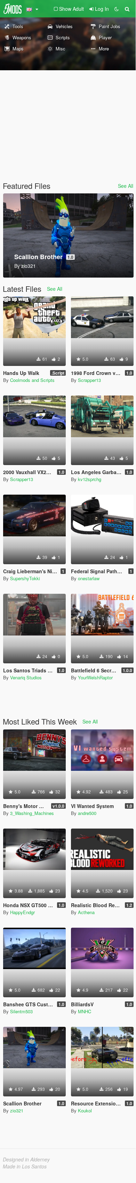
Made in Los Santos (25, 1166)
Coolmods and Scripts (32, 380)
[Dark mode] (116, 8)
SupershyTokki (25, 578)
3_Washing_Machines (32, 813)
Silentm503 (21, 1011)
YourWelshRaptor (95, 677)
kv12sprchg (89, 479)
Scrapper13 (89, 380)
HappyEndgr (22, 912)
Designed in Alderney (26, 1159)
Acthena (86, 912)
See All (125, 185)
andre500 (87, 813)
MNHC (84, 1011)
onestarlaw (88, 578)
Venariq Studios (26, 677)
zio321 (16, 1110)
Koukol (85, 1110)
